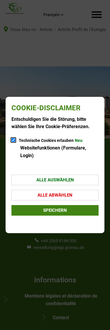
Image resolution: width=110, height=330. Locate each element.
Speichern (55, 210)
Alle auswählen (55, 180)
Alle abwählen (55, 195)
